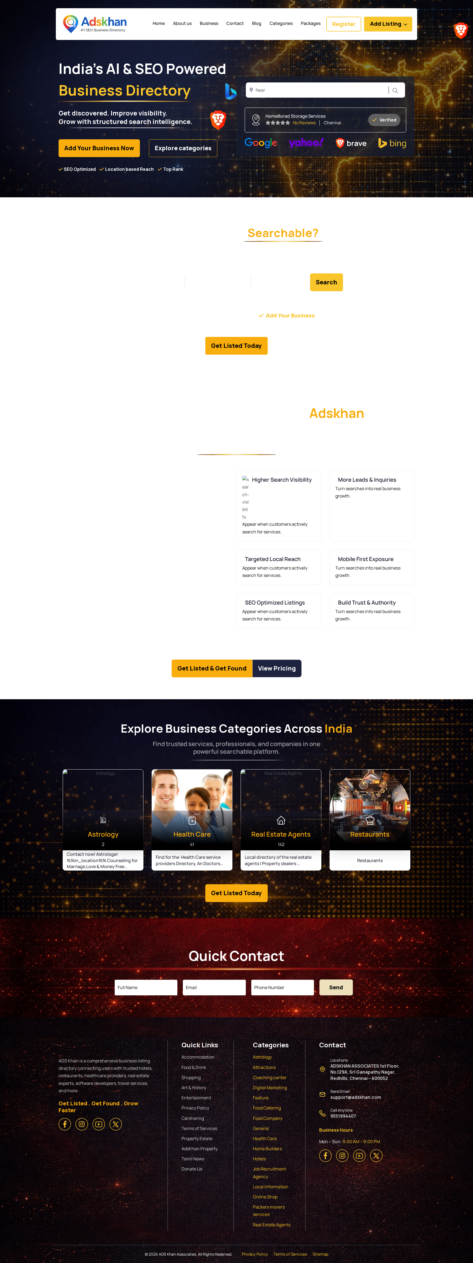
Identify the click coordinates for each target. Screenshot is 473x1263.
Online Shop (265, 1197)
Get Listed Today (236, 346)
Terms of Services (199, 1128)
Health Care (265, 1138)
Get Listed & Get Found (212, 668)
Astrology (262, 1057)
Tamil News (192, 1159)
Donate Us (191, 1169)
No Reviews (304, 123)
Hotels (259, 1159)
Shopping (191, 1077)
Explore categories (183, 148)
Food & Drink (193, 1067)
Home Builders (267, 1149)
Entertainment (196, 1098)
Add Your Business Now (99, 148)
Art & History (193, 1088)
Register (343, 24)
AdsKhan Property (199, 1149)
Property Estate (196, 1138)
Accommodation (198, 1057)
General (261, 1128)
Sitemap (320, 1254)
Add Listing (385, 23)
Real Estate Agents (271, 1225)
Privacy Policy (195, 1108)
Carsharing (192, 1118)
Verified (388, 120)
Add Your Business (290, 315)
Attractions (264, 1067)
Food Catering (267, 1108)
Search (394, 90)
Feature (261, 1098)
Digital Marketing (270, 1088)
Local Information (270, 1187)
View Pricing (277, 668)
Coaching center (270, 1077)
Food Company (267, 1118)
